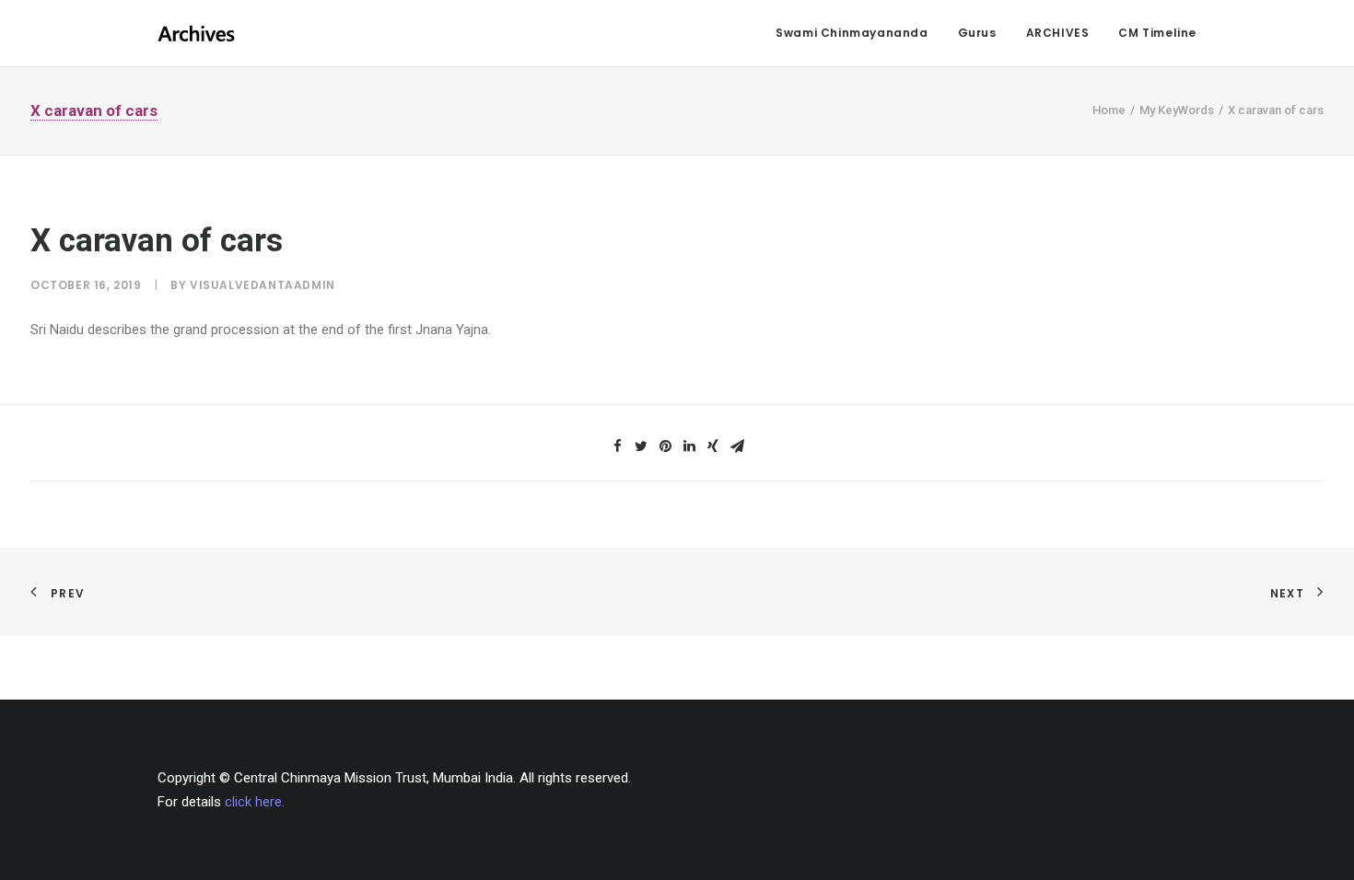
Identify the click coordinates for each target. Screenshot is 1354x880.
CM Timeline (1157, 33)
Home (1109, 110)
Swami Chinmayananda (852, 33)
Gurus (977, 33)
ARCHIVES (1058, 33)
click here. (255, 801)
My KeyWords (1176, 110)
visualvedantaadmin (262, 285)
